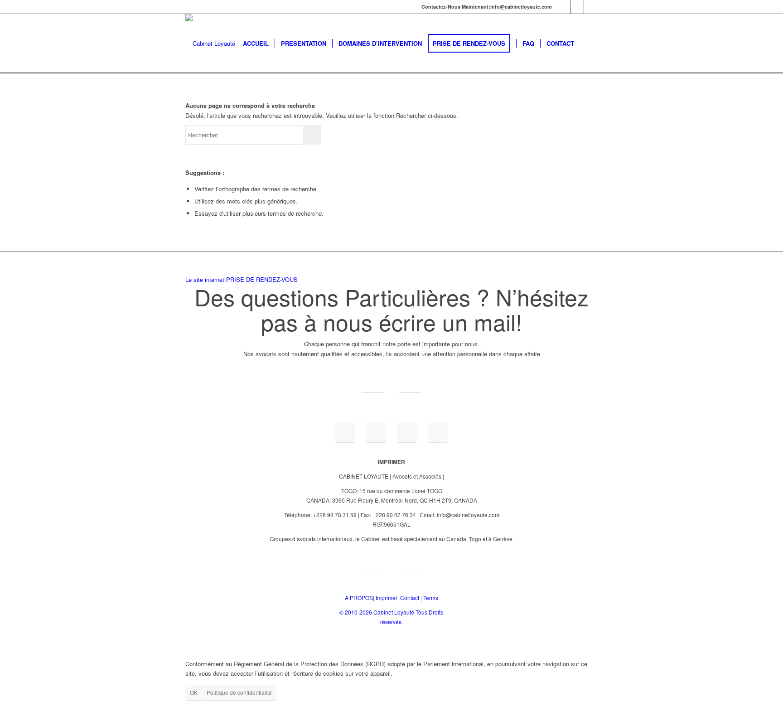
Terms (430, 597)
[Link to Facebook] (577, 7)
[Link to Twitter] (591, 7)
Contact (409, 597)
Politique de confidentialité (239, 692)
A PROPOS (359, 597)
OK (194, 692)
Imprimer (386, 597)
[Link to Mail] (563, 7)
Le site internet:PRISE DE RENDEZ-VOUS (241, 279)
